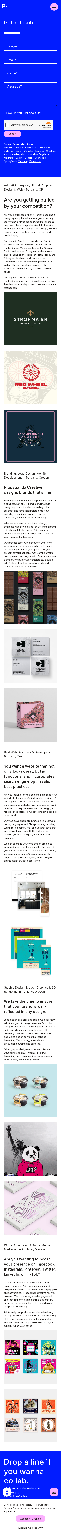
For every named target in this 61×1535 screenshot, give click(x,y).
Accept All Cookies (30, 1518)
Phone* (12, 73)
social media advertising (32, 232)
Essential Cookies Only (30, 1527)
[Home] (4, 7)
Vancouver (35, 161)
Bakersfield (31, 147)
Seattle (28, 157)
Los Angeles (40, 154)
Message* (14, 86)
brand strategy (22, 228)
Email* (11, 60)
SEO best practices (36, 854)
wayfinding (10, 1052)
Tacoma (22, 161)
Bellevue (8, 151)
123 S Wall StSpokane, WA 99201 (16, 1494)
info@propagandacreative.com (22, 1488)
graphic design (39, 228)
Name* (11, 47)
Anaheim (8, 147)
